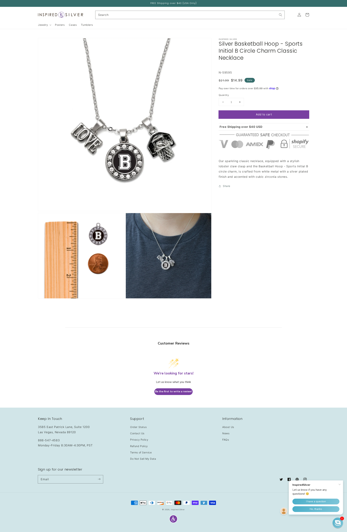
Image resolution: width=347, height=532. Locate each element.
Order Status (138, 427)
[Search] (280, 15)
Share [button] (226, 185)
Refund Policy (139, 446)
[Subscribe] (99, 479)
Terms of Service (141, 452)
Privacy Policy (139, 439)
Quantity (224, 95)
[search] (190, 15)
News (225, 433)
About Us (228, 427)
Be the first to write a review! (173, 391)
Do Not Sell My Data (143, 458)
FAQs (225, 439)
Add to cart (264, 114)
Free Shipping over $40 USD (241, 127)
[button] (173, 519)
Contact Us (137, 433)
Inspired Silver (178, 509)
